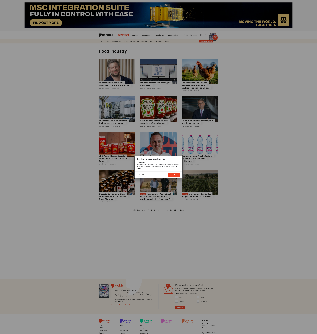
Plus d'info (141, 175)
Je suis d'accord (174, 175)
